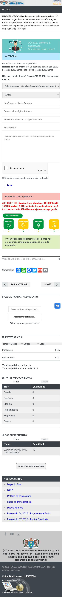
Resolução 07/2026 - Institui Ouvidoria (27, 519)
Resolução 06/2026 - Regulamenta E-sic (28, 513)
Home (47, 284)
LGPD (10, 490)
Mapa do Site (14, 484)
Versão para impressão (32, 466)
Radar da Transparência (19, 501)
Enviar (9, 185)
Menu (8, 9)
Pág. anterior (19, 284)
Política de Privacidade (19, 496)
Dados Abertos (15, 507)
